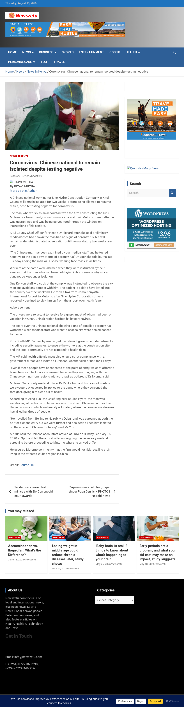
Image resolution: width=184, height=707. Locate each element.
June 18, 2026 (16, 559)
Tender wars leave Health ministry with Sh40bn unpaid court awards (33, 491)
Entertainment (91, 52)
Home (12, 52)
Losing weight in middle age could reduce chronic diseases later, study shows (68, 555)
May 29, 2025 (59, 568)
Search (172, 193)
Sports (67, 52)
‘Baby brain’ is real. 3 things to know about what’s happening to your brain (112, 552)
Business (46, 52)
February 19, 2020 (20, 176)
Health (131, 52)
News (26, 52)
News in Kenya (19, 156)
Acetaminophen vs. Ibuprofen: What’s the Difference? (24, 550)
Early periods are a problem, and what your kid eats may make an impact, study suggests (157, 552)
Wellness (14, 537)
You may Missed (21, 511)
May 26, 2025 (103, 564)
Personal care (20, 62)
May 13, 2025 (147, 564)
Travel (59, 62)
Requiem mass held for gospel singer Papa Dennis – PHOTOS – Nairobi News (89, 491)
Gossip (114, 52)
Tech (44, 62)
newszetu (36, 176)
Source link (27, 465)
